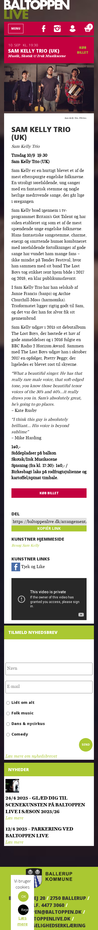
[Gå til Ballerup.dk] (49, 878)
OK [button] (23, 896)
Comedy (19, 734)
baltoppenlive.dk (47, 918)
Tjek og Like (32, 567)
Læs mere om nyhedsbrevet (31, 756)
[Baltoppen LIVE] (36, 9)
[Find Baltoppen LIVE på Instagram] (57, 28)
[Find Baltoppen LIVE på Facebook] (43, 28)
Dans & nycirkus (28, 723)
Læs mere (14, 818)
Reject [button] (25, 909)
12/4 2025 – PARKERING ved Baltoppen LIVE (39, 832)
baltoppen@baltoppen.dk (47, 912)
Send (86, 744)
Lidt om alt (23, 702)
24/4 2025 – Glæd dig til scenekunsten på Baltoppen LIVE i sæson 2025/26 (45, 805)
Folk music (22, 713)
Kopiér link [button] (49, 528)
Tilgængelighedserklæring (49, 925)
